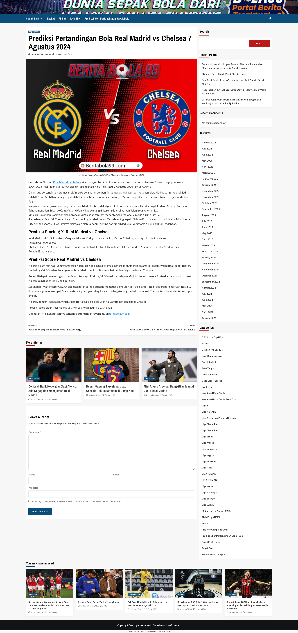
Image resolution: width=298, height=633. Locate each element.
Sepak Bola (32, 18)
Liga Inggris (208, 455)
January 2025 (209, 257)
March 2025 (208, 245)
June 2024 (207, 299)
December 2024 (210, 263)
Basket (51, 18)
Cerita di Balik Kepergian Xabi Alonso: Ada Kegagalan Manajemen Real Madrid (52, 390)
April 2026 (207, 166)
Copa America (209, 374)
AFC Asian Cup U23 (212, 337)
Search (204, 31)
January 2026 (209, 184)
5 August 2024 (61, 54)
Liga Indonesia (209, 449)
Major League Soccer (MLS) (216, 511)
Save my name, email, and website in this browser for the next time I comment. (77, 501)
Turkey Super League (213, 554)
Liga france (208, 442)
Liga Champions (210, 430)
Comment (34, 431)
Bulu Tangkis (209, 368)
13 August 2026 (109, 395)
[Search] (270, 18)
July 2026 (207, 148)
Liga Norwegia (209, 492)
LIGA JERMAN (209, 480)
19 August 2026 (52, 399)
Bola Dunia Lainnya (212, 355)
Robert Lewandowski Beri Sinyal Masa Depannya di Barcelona (162, 327)
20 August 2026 (250, 612)
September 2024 (211, 281)
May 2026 (207, 160)
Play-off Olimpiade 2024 (215, 529)
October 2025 (209, 203)
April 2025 (207, 239)
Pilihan (62, 18)
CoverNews (159, 625)
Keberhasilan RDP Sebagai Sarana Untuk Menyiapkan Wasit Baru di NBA (234, 91)
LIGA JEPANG (209, 473)
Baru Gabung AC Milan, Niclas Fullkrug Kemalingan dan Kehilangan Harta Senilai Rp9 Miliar (231, 101)
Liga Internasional (211, 461)
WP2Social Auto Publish (137, 632)
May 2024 (207, 305)
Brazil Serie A (209, 362)
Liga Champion (210, 424)
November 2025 (210, 197)
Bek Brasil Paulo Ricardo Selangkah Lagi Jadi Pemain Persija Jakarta (233, 82)
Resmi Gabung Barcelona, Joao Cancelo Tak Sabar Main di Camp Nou (110, 388)
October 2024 (209, 275)
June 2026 (207, 154)
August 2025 (209, 215)
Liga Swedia (208, 504)
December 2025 (210, 190)
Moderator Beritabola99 (41, 54)
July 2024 (207, 293)
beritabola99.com (119, 313)
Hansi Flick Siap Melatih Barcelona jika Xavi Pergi (54, 327)
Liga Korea (207, 486)
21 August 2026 (151, 609)
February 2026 (210, 178)
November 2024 (210, 269)
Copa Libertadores (212, 380)
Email (117, 474)
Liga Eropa (207, 436)
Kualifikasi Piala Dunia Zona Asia (219, 399)
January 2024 (209, 317)
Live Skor (75, 18)
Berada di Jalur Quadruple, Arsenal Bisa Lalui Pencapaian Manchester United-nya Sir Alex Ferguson (232, 66)
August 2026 (209, 142)
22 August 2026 (52, 612)
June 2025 (207, 227)
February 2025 (210, 251)
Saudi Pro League (211, 542)
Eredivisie (207, 387)
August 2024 (209, 287)
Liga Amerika (209, 411)
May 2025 (207, 233)
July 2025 (207, 221)
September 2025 (211, 209)
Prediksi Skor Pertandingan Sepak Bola (107, 18)
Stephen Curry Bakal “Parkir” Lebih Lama (223, 74)
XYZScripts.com (164, 632)
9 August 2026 (167, 395)
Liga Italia (207, 467)
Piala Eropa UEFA (211, 517)
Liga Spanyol (34, 32)
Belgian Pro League (212, 349)
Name (32, 474)
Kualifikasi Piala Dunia (213, 393)
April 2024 (207, 311)
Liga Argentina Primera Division (219, 418)
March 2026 (208, 172)
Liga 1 (205, 405)
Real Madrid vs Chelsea (67, 182)
